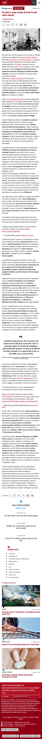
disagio (18, 64)
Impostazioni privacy (21, 696)
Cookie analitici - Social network (14, 726)
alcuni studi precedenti (16, 99)
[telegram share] (12, 24)
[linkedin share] (21, 24)
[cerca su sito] (34, 2)
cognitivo (36, 60)
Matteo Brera (13, 561)
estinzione (12, 575)
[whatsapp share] (8, 24)
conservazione (14, 577)
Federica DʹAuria (8, 19)
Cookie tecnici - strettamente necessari (16, 722)
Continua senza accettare (30, 736)
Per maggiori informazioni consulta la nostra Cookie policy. (21, 718)
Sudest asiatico (14, 569)
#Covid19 (11, 394)
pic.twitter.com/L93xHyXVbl (28, 401)
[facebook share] (16, 24)
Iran (10, 567)
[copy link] (3, 24)
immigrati (12, 553)
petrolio (11, 564)
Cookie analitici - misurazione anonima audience (20, 724)
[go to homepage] (4, 2)
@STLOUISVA (7, 396)
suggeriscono (28, 378)
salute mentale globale (29, 57)
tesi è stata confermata (15, 78)
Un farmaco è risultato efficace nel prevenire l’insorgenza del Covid (17, 675)
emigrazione (13, 556)
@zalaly (27, 229)
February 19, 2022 (27, 235)
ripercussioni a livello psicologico (20, 60)
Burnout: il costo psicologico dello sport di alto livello (20, 644)
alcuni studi (16, 378)
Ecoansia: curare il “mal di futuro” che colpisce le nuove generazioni (21, 613)
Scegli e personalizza (10, 729)
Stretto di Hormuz (15, 572)
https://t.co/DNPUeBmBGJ (11, 231)
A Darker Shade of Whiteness (19, 559)
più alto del (15, 288)
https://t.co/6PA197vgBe (10, 401)
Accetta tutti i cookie (10, 736)
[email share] (25, 24)
